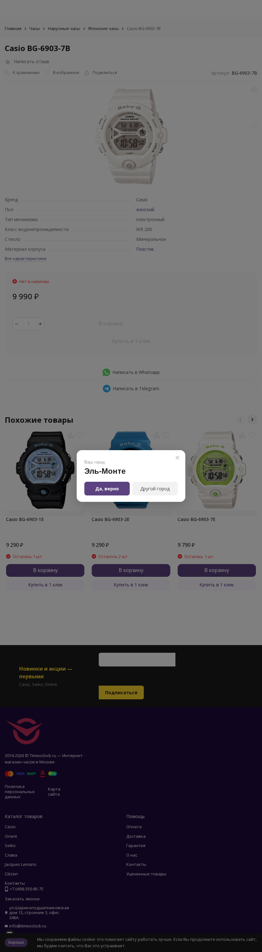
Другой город (155, 489)
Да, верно (107, 489)
